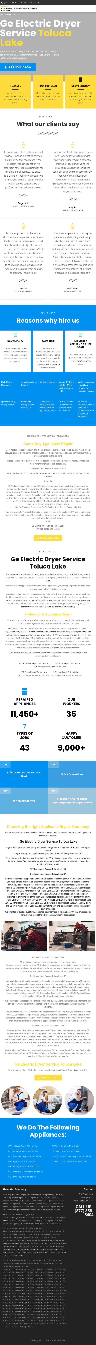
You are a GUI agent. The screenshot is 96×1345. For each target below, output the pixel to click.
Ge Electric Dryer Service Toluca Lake (48, 563)
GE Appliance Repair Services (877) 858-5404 (19, 9)
